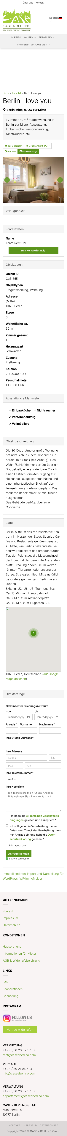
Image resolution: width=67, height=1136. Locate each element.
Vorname (26, 724)
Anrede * (11, 724)
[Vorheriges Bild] (7, 180)
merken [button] (11, 151)
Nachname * (47, 724)
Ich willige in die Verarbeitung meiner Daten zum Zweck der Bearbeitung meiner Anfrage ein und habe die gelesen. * (35, 832)
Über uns (28, 2)
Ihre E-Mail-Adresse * (20, 737)
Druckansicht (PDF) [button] (39, 145)
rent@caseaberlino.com (19, 1055)
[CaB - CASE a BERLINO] (17, 20)
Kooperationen (13, 989)
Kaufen (28, 37)
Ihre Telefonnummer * (20, 772)
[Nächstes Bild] (60, 180)
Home (6, 93)
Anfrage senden (18, 853)
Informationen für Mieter (19, 953)
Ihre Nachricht (15, 786)
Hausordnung (12, 946)
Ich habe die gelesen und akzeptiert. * (35, 818)
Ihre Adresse (14, 751)
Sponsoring (10, 996)
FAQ (6, 982)
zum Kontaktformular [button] (33, 250)
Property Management (33, 44)
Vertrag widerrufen (20, 1029)
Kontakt (40, 2)
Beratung (45, 37)
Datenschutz (11, 925)
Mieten (16, 37)
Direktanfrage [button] (29, 151)
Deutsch (54, 17)
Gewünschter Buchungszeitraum (27, 706)
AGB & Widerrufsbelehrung (21, 960)
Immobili (16, 93)
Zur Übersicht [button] (14, 145)
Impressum (10, 918)
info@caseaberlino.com (19, 1073)
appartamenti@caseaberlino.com (26, 1096)
